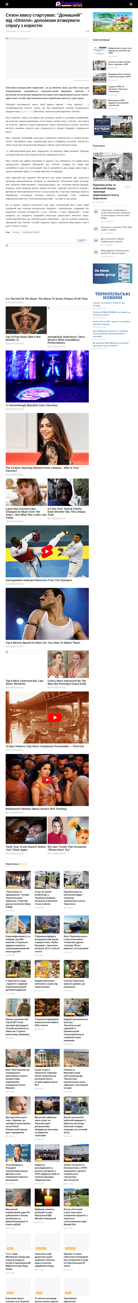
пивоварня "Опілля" (31, 232)
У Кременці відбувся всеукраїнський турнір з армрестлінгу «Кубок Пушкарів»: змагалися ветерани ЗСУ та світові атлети (47, 944)
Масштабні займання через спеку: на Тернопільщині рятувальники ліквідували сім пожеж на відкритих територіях (46, 1126)
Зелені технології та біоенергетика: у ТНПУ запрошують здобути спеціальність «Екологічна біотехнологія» (75, 1172)
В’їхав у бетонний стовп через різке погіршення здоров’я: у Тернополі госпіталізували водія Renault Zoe (76, 1217)
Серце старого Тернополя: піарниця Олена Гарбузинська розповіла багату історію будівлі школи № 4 (46, 1077)
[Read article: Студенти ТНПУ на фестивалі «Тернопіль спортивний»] (99, 90)
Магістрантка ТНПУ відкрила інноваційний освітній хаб (118, 102)
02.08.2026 (40, 1088)
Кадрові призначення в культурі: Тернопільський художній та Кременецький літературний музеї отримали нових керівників (76, 1030)
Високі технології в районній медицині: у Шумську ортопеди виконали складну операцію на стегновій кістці (75, 1125)
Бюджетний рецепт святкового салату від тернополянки (46, 983)
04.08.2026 (69, 1044)
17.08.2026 (40, 955)
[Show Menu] (7, 4)
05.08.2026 (40, 1029)
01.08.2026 (40, 1139)
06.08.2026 (11, 1038)
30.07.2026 (40, 1184)
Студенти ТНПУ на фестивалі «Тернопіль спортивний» (118, 89)
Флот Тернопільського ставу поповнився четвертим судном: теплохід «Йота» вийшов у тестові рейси (76, 942)
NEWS (39, 886)
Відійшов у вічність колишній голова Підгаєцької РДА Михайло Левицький (45, 1214)
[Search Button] (131, 4)
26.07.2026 (69, 1270)
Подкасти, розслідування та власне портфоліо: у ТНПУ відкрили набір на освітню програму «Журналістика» (47, 1172)
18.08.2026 (11, 955)
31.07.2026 (69, 1136)
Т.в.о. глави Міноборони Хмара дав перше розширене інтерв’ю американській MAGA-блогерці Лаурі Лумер (18, 1261)
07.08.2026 (69, 990)
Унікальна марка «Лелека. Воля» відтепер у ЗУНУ (119, 63)
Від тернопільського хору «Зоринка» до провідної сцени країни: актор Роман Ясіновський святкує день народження (18, 1125)
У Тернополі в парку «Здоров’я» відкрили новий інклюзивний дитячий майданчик (16, 985)
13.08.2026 (11, 994)
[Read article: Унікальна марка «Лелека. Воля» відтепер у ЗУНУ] (99, 65)
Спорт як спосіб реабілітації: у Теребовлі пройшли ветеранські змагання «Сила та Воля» (46, 897)
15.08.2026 (69, 952)
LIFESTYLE (12, 886)
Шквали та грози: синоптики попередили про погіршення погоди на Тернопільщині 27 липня (76, 1259)
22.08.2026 (11, 910)
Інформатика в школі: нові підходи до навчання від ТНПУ (120, 50)
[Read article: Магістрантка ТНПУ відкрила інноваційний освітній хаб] (99, 104)
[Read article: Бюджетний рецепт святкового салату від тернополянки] (47, 969)
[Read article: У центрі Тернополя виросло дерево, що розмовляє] (76, 969)
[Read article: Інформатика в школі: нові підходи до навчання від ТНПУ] (99, 52)
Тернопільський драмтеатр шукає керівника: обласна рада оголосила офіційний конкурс (45, 1259)
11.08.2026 (40, 990)
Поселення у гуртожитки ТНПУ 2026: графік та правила (116, 228)
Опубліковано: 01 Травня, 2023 (18, 31)
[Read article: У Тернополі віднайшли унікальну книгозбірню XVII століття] (47, 1007)
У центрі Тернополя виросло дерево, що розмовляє (74, 983)
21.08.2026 (69, 907)
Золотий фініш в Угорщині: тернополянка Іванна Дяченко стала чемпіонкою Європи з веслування (17, 1172)
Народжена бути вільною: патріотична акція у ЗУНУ (119, 75)
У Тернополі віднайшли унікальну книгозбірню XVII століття (47, 1022)
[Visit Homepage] (69, 4)
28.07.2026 (40, 1270)
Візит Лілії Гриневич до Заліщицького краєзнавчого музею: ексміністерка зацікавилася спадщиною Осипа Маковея (18, 1078)
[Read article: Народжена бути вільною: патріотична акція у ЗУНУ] (99, 78)
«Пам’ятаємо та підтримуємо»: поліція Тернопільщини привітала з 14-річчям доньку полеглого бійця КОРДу (18, 899)
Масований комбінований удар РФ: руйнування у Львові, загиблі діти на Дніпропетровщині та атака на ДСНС (18, 1217)
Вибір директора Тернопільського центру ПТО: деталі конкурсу (115, 251)
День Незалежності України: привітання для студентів (113, 240)
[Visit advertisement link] (112, 22)
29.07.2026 (40, 1222)
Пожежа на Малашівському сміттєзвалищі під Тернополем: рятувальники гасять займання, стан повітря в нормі (76, 1078)
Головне (16, 232)
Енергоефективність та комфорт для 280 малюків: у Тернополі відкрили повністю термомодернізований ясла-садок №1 (18, 944)
